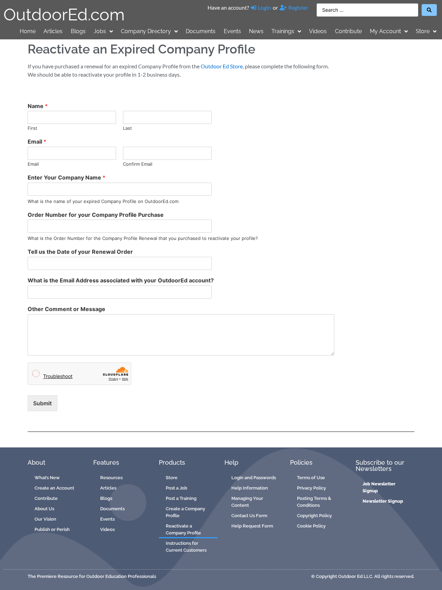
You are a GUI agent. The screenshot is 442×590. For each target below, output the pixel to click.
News (256, 31)
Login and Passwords (253, 477)
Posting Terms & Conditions (314, 502)
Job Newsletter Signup (379, 487)
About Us (44, 508)
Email (37, 141)
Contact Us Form (249, 515)
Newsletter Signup (383, 501)
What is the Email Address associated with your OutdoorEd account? (121, 280)
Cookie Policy (311, 526)
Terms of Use (311, 477)
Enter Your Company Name (66, 177)
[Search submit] (429, 10)
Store (423, 31)
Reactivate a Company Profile (183, 529)
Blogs (78, 31)
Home (28, 31)
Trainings (282, 31)
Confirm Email (137, 164)
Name (38, 106)
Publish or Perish (52, 529)
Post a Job (176, 488)
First (32, 128)
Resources (111, 477)
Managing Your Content (247, 502)
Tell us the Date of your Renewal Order (80, 251)
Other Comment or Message (66, 309)
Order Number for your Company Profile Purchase (96, 214)
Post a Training (181, 498)
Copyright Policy (314, 515)
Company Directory (146, 31)
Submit (42, 403)
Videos (318, 31)
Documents (200, 31)
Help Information (249, 488)
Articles (53, 31)
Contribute (348, 31)
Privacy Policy (311, 488)
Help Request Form (252, 526)
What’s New (47, 477)
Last (127, 128)
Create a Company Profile (185, 512)
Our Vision (45, 519)
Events (232, 31)
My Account (385, 31)
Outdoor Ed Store (222, 66)
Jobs (100, 31)
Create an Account (54, 488)
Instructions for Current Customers (186, 547)
